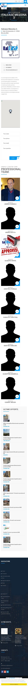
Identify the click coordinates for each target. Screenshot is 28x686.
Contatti (4, 585)
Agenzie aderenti (6, 580)
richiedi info (6, 426)
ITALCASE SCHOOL (6, 605)
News (3, 583)
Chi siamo (4, 573)
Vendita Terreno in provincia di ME (11, 532)
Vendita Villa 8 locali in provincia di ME (12, 507)
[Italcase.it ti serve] (4, 5)
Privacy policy (23, 681)
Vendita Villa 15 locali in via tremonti (12, 520)
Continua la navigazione (14, 684)
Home (3, 571)
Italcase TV (4, 593)
